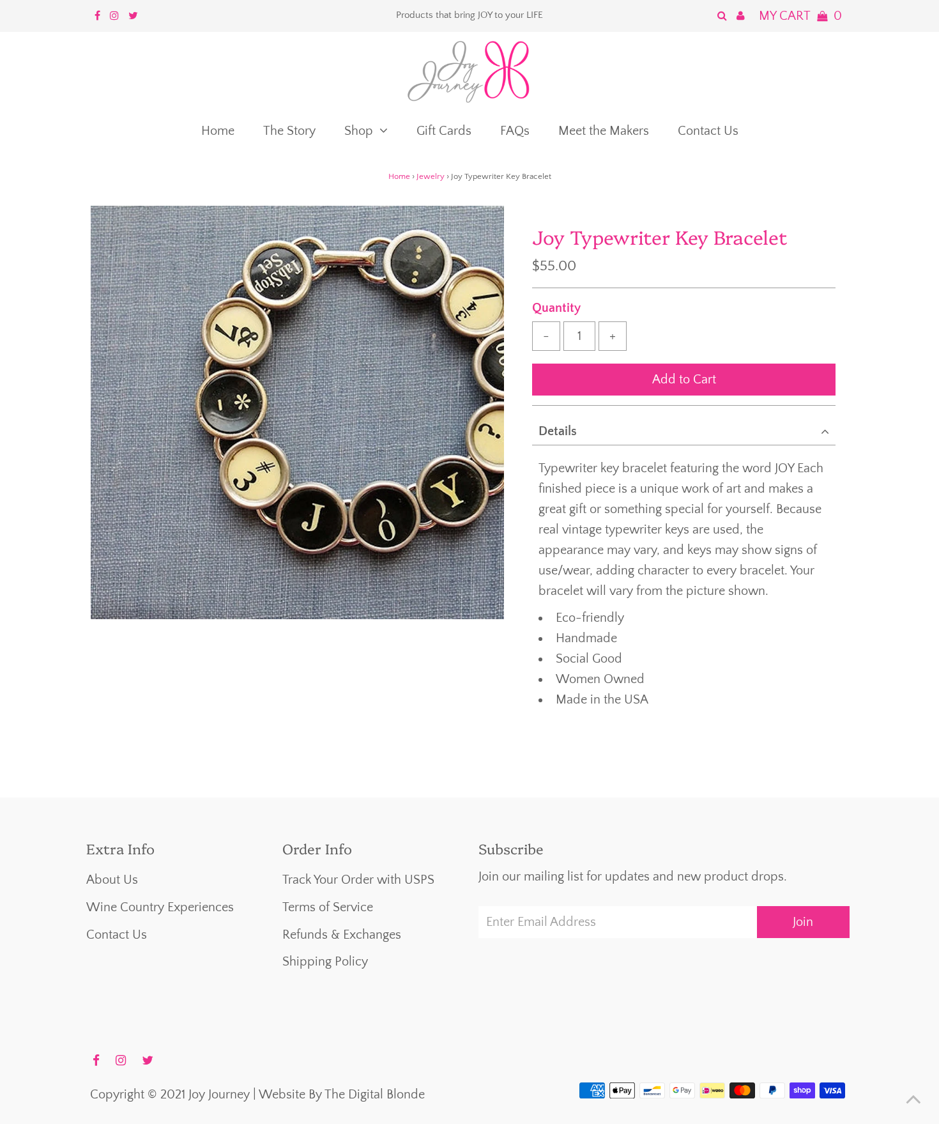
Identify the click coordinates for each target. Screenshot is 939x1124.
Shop (358, 131)
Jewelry (430, 176)
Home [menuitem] (217, 131)
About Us (112, 880)
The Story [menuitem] (289, 131)
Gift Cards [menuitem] (443, 131)
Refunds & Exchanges (341, 935)
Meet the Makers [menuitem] (603, 131)
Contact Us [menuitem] (708, 131)
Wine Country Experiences (160, 907)
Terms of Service (327, 907)
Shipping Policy (325, 962)
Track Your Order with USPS (358, 880)
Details (557, 431)
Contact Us (116, 935)
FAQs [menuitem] (515, 131)
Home (399, 176)
